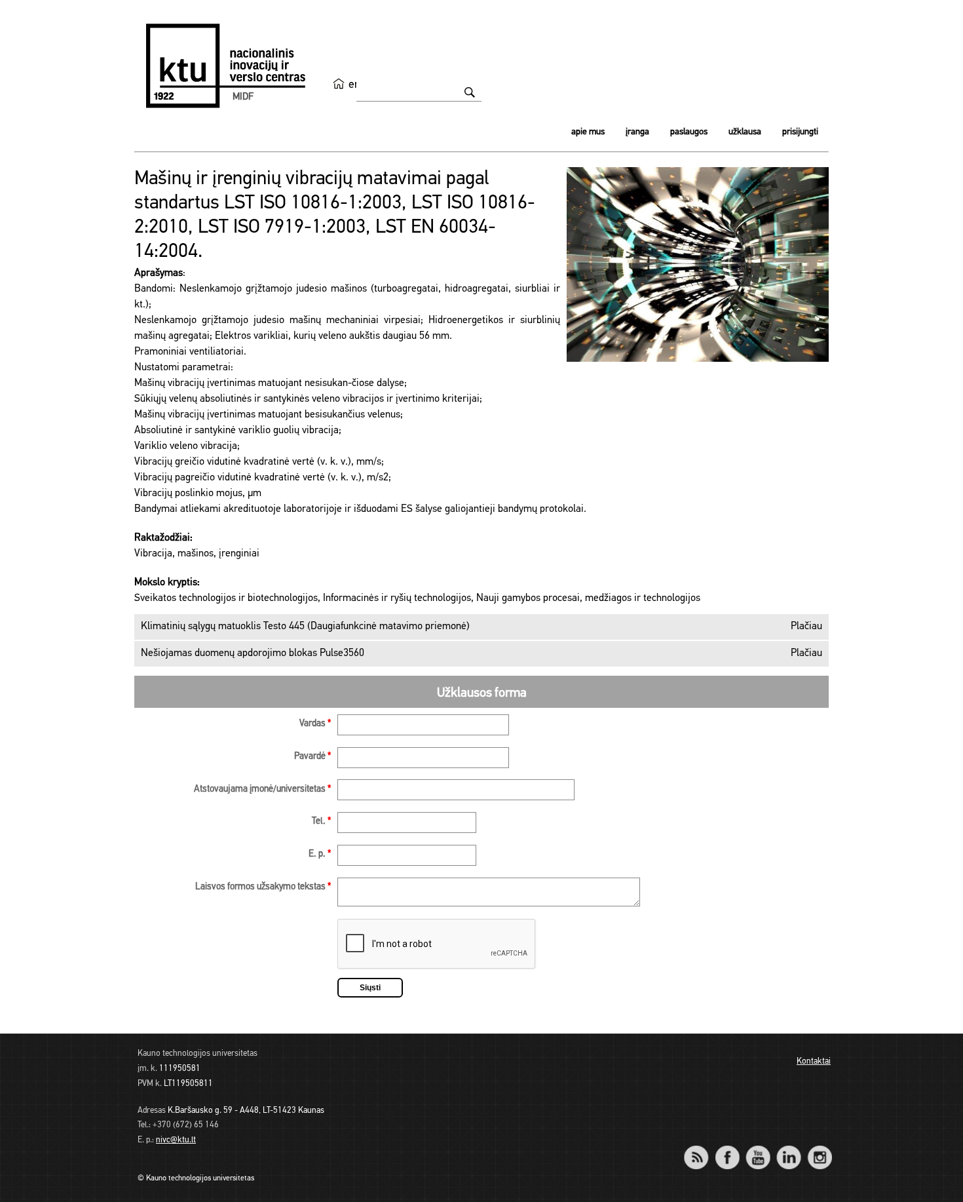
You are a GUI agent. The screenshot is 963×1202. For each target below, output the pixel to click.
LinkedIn (788, 1148)
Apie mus (588, 132)
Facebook (727, 1148)
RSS (701, 1148)
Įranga (637, 132)
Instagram (819, 1148)
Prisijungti (800, 132)
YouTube (757, 1148)
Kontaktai (814, 1061)
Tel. (321, 821)
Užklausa (744, 132)
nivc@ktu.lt (176, 1140)
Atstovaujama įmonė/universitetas (262, 789)
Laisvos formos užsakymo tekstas (263, 887)
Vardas (315, 724)
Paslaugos (689, 132)
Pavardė (312, 757)
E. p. (320, 854)
